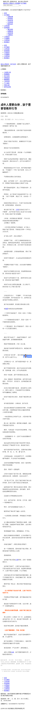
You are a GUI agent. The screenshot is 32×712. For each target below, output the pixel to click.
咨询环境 (10, 20)
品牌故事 (10, 16)
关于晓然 (23, 3)
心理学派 (7, 40)
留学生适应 (7, 87)
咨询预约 (18, 3)
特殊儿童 (7, 85)
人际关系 (7, 81)
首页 (5, 13)
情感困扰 (7, 74)
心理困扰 (7, 38)
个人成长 (7, 83)
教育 (6, 308)
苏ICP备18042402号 (6, 710)
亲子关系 (13, 64)
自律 (12, 652)
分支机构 (10, 22)
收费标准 (10, 31)
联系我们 (7, 42)
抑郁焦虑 (7, 77)
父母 (17, 209)
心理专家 (7, 26)
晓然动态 (10, 24)
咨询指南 (7, 27)
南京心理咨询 (5, 64)
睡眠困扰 (7, 79)
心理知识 (7, 36)
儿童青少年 (7, 72)
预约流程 (10, 29)
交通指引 (10, 35)
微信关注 (6, 3)
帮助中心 (12, 3)
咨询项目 (10, 18)
